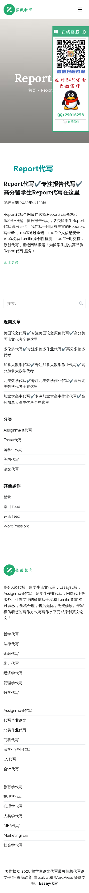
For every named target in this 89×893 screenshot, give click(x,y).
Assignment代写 (18, 430)
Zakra (43, 877)
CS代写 (10, 759)
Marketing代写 (16, 835)
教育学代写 (13, 787)
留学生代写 (13, 449)
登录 (7, 497)
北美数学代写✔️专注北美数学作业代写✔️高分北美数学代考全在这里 (44, 383)
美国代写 (11, 459)
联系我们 (73, 121)
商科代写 (11, 740)
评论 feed (12, 516)
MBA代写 (12, 825)
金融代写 (11, 653)
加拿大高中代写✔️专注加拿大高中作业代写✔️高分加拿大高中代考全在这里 (44, 399)
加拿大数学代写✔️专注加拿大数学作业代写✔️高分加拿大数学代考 (44, 367)
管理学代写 (13, 683)
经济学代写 (13, 673)
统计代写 (11, 663)
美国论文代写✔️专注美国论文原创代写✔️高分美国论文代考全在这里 (44, 336)
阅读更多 (11, 262)
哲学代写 (11, 634)
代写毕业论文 (15, 720)
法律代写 (11, 644)
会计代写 (11, 769)
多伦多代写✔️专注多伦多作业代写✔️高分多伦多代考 (44, 352)
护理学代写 (13, 796)
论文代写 (11, 469)
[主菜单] (80, 10)
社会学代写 (13, 845)
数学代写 (11, 692)
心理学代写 (13, 806)
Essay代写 (13, 440)
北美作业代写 (15, 730)
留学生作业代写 (17, 749)
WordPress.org (16, 526)
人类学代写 (13, 816)
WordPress (63, 877)
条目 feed (12, 506)
